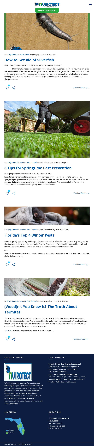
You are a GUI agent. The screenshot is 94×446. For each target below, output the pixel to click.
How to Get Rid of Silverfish (29, 59)
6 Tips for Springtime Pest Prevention (38, 167)
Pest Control (32, 162)
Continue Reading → (82, 87)
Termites (8, 330)
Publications (25, 54)
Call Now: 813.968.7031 (47, 10)
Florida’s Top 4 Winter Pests (29, 235)
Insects (23, 162)
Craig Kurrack (12, 54)
